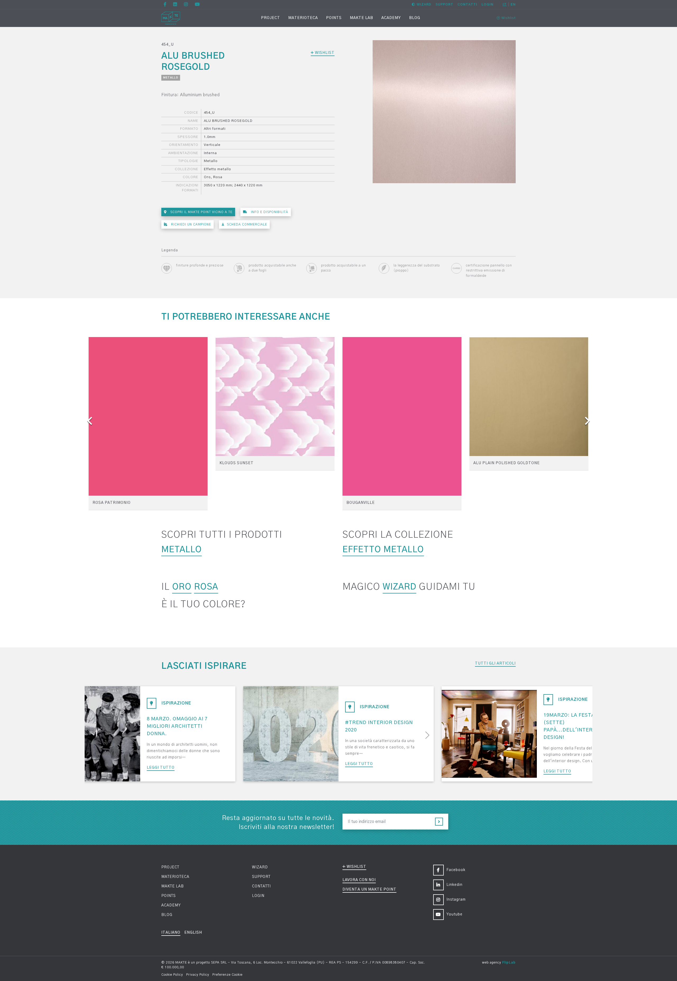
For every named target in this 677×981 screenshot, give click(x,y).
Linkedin (454, 885)
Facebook (455, 870)
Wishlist (508, 18)
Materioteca (303, 18)
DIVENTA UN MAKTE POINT (369, 889)
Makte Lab (361, 18)
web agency (491, 962)
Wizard (424, 4)
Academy (391, 18)
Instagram (456, 899)
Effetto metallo (383, 549)
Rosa (206, 587)
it (505, 4)
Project (270, 18)
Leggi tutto (161, 768)
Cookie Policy (172, 974)
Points (334, 18)
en (513, 4)
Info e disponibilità (269, 212)
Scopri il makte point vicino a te (200, 212)
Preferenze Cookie (227, 974)
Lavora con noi (359, 880)
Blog (414, 18)
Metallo (170, 77)
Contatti (467, 4)
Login (487, 4)
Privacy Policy (197, 974)
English (193, 932)
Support (444, 4)
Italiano (170, 932)
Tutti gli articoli (495, 663)
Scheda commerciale (247, 224)
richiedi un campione (190, 224)
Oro (181, 587)
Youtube (454, 914)
